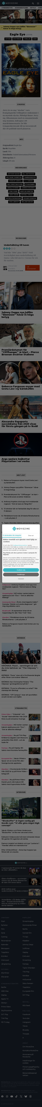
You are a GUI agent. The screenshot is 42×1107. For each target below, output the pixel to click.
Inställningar (21, 574)
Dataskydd (21, 579)
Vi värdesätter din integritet (12, 535)
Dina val (30, 535)
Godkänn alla (21, 570)
